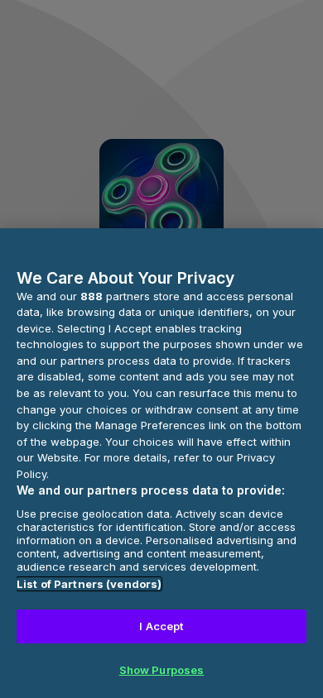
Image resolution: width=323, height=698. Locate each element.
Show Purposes (162, 669)
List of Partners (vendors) (89, 583)
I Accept (161, 626)
